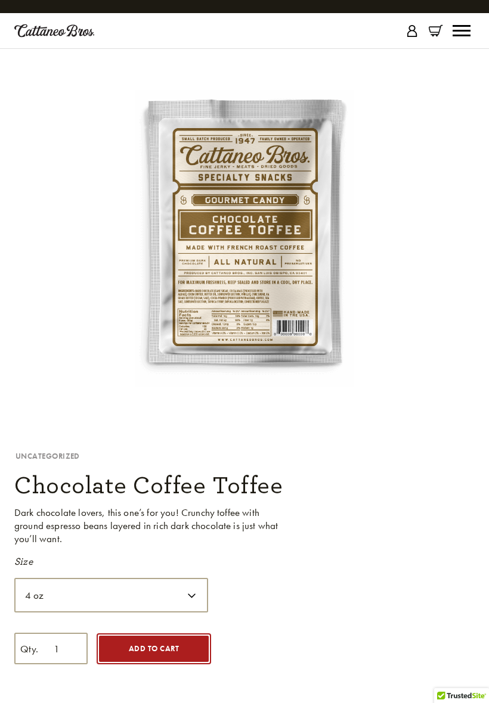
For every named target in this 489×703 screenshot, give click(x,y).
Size (23, 561)
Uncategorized (48, 456)
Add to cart (154, 648)
